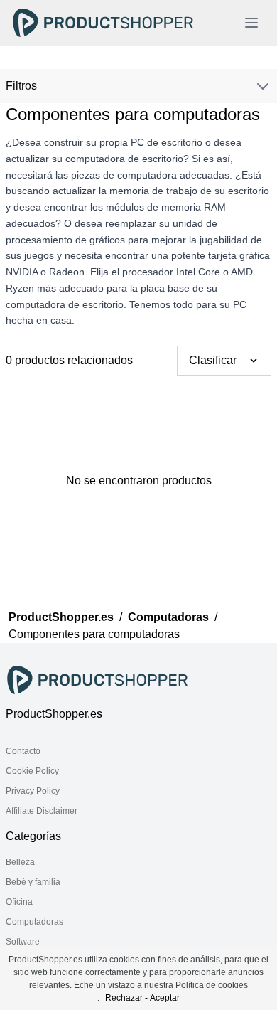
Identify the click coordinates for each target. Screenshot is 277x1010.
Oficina (19, 902)
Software (23, 942)
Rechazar (124, 998)
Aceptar (165, 998)
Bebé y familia (33, 882)
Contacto (23, 751)
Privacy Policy (33, 791)
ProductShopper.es (61, 617)
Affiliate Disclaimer (41, 811)
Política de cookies (211, 985)
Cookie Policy (32, 771)
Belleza (20, 862)
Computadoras (168, 617)
